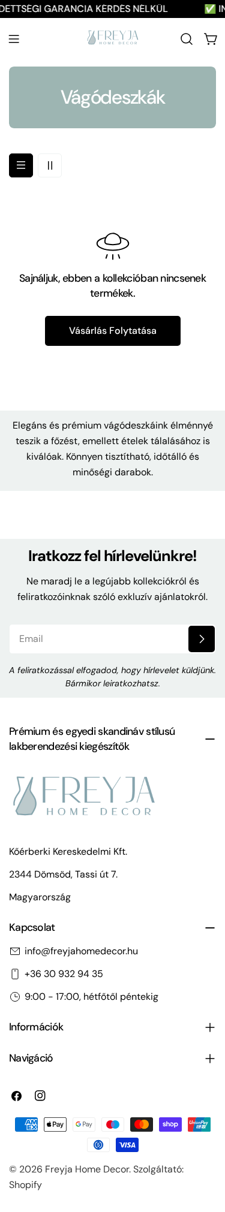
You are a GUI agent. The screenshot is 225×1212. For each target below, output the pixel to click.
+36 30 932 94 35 (64, 973)
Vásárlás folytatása (113, 330)
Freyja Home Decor (87, 1169)
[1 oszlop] (21, 165)
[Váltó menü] (14, 39)
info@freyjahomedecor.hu (81, 951)
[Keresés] (187, 39)
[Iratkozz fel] (201, 639)
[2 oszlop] (50, 165)
